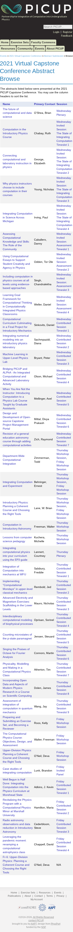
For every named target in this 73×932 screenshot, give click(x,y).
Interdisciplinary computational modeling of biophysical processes (18, 620)
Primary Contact (44, 104)
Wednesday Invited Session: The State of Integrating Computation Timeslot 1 (64, 133)
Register (67, 32)
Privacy (60, 896)
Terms (49, 896)
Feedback (66, 35)
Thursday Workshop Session (62, 454)
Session (61, 104)
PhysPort (55, 923)
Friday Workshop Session (62, 465)
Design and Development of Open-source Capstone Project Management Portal (17, 421)
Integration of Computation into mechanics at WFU (14, 570)
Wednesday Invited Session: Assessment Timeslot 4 (63, 305)
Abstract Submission (53, 56)
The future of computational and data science (17, 113)
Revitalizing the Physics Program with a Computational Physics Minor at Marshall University (17, 807)
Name (6, 104)
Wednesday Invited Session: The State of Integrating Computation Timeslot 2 (64, 161)
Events (39, 48)
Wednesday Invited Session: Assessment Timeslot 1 (63, 241)
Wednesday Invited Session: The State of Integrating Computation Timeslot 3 (64, 189)
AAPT (34, 923)
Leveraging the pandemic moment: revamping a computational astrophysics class (14, 844)
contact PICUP (36, 920)
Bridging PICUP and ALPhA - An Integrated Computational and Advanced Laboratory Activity (16, 376)
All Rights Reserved (43, 917)
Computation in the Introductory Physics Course (15, 133)
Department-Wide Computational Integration (14, 460)
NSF (43, 927)
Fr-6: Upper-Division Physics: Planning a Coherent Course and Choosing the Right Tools (16, 865)
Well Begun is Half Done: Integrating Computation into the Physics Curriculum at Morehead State (16, 787)
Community (25, 48)
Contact (38, 896)
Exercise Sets (20, 42)
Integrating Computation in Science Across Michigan (18, 217)
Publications (14, 896)
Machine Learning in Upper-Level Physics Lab (15, 358)
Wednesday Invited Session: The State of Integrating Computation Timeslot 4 (64, 217)
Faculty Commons (43, 42)
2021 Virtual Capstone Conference (25, 56)
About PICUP (55, 48)
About (28, 896)
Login (56, 32)
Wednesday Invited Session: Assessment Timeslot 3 (63, 282)
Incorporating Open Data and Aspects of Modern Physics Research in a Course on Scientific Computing (17, 688)
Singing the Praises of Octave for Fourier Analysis (16, 653)
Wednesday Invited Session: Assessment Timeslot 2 (63, 262)
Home (5, 42)
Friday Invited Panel (60, 770)
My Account (37, 899)
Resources (8, 48)
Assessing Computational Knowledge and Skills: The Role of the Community (16, 241)
